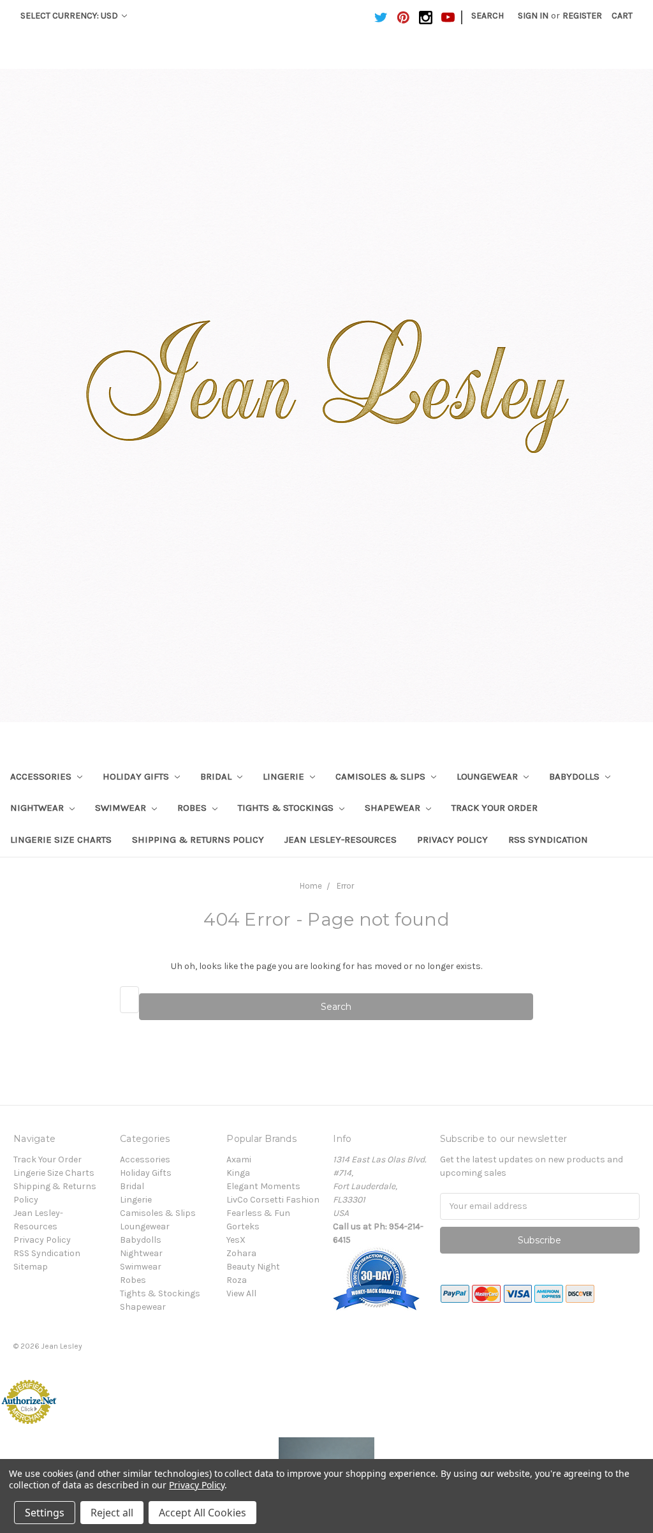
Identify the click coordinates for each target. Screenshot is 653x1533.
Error (345, 886)
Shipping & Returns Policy (198, 839)
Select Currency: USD (70, 15)
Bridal (217, 776)
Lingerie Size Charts (61, 839)
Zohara (241, 1253)
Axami (238, 1159)
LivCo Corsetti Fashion (272, 1199)
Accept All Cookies (202, 1513)
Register (582, 15)
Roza (236, 1280)
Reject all (112, 1513)
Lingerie (285, 776)
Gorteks (243, 1226)
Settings (44, 1513)
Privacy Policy (452, 839)
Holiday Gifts (137, 776)
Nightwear (38, 807)
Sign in (533, 15)
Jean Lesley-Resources (340, 839)
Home (311, 886)
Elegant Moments (263, 1186)
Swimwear (122, 807)
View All (241, 1293)
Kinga (238, 1172)
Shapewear (394, 807)
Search (487, 15)
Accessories (42, 776)
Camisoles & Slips (381, 776)
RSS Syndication (548, 839)
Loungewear (488, 776)
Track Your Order (494, 807)
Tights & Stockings (287, 807)
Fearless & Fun (258, 1213)
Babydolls (575, 776)
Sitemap (30, 1266)
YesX (236, 1239)
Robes (193, 807)
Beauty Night (253, 1266)
